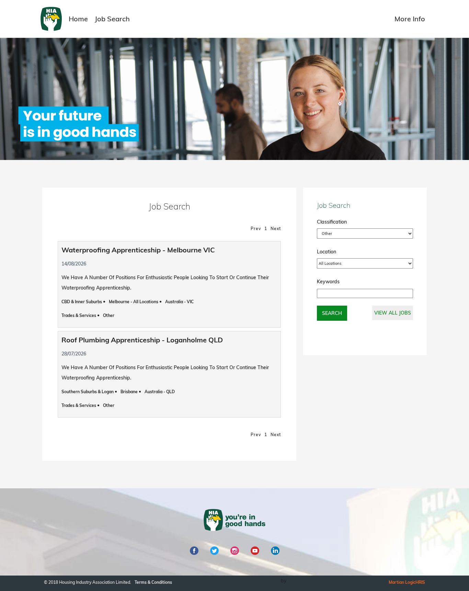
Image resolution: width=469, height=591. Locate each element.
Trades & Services (78, 315)
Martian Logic (402, 582)
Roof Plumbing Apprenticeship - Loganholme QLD (142, 340)
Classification (332, 222)
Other (108, 315)
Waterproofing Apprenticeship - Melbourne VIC (138, 250)
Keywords (328, 282)
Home (78, 18)
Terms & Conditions (153, 582)
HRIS (420, 582)
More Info (409, 18)
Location (326, 252)
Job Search (112, 18)
